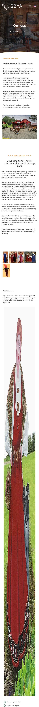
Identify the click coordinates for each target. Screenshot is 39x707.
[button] (29, 6)
